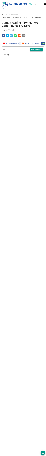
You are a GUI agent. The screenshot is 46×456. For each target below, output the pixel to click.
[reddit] (19, 35)
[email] (23, 35)
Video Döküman (12, 15)
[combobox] (34, 3)
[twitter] (7, 35)
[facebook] (3, 35)
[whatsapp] (15, 35)
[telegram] (11, 35)
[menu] (43, 453)
